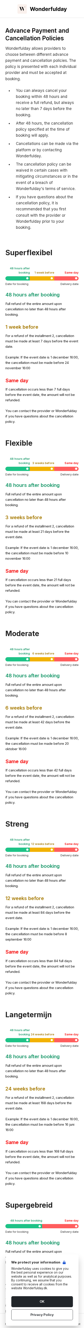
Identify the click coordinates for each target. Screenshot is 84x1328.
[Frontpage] (42, 9)
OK (42, 1301)
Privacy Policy (42, 1315)
